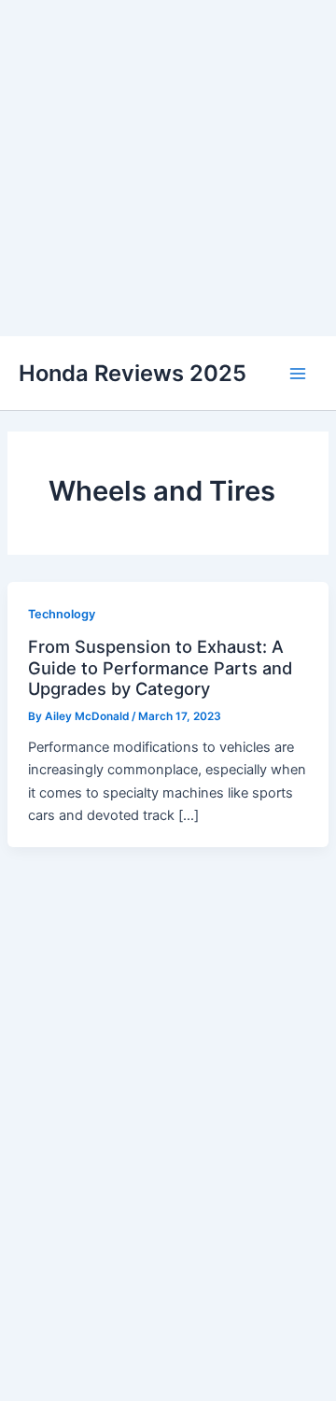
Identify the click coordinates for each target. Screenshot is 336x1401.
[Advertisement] (168, 168)
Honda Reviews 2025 (132, 373)
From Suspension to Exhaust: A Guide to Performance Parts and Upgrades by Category (160, 667)
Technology (61, 614)
